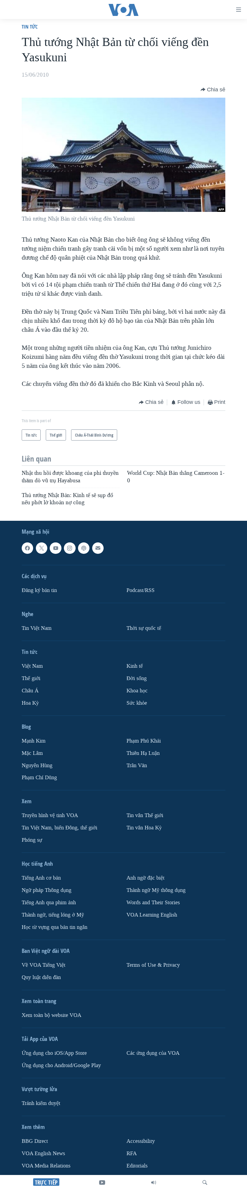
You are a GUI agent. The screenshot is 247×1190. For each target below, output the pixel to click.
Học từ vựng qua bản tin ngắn (54, 927)
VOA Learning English (152, 914)
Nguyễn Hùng (37, 765)
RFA (132, 1153)
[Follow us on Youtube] (55, 548)
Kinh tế (135, 665)
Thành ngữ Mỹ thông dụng (156, 890)
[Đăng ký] (98, 548)
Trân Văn (137, 765)
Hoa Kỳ (30, 702)
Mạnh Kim (33, 740)
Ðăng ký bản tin (39, 590)
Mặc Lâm (32, 752)
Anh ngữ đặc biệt (145, 877)
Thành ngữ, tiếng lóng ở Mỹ (53, 914)
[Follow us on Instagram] (69, 548)
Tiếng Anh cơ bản (41, 877)
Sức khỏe (137, 702)
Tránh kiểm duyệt (41, 1103)
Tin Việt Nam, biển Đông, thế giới (59, 827)
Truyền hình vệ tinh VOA (50, 815)
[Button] (213, 89)
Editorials (137, 1165)
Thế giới (31, 678)
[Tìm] (205, 1182)
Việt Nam (32, 665)
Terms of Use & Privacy (153, 965)
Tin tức (30, 26)
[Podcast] (83, 548)
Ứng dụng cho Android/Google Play (61, 1065)
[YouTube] (102, 1182)
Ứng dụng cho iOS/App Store (54, 1053)
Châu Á (30, 690)
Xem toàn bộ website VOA (51, 1015)
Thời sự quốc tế (144, 627)
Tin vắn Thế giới (145, 815)
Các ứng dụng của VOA (153, 1053)
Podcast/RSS (141, 590)
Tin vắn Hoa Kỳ (144, 827)
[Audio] (154, 1182)
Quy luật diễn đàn (41, 977)
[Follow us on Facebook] (27, 548)
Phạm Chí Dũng (39, 777)
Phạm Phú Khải (144, 740)
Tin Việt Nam (37, 627)
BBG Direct (35, 1141)
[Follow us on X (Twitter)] (41, 548)
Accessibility (141, 1141)
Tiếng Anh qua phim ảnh (49, 902)
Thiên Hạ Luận (143, 752)
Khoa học (137, 690)
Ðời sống (137, 678)
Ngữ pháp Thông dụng (46, 890)
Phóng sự (32, 840)
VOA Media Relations (46, 1165)
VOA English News (43, 1153)
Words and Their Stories (153, 902)
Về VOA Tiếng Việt (43, 965)
